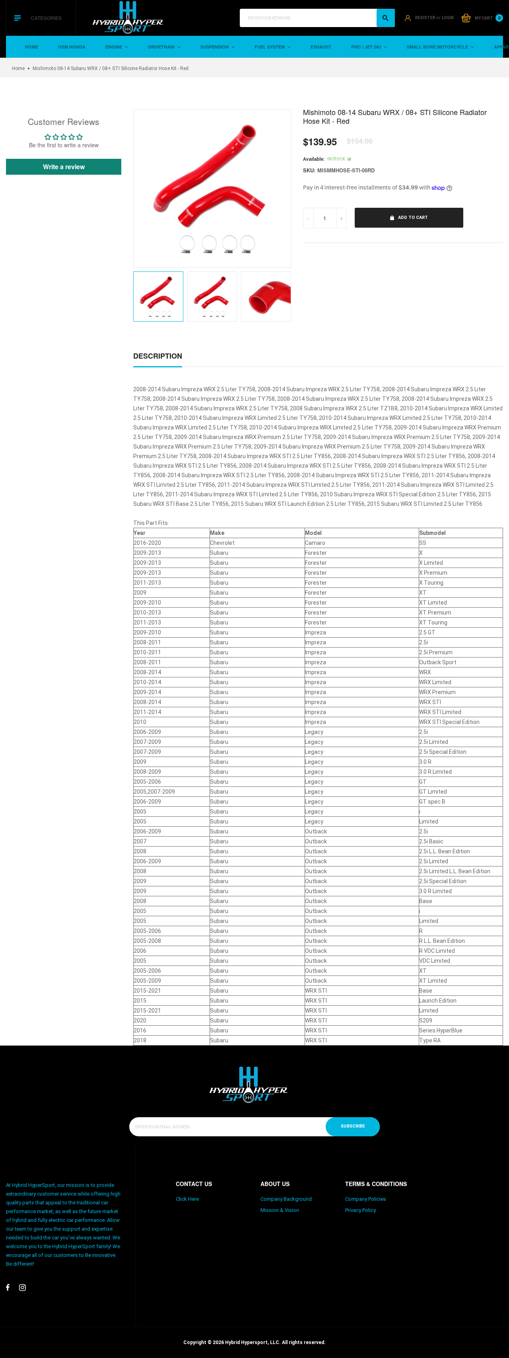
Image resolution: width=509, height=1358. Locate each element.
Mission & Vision (279, 1210)
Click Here (187, 1199)
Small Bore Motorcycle (438, 47)
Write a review (64, 166)
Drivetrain (162, 47)
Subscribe (353, 1126)
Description (157, 356)
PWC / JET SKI (366, 47)
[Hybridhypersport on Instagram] (22, 1288)
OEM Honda (71, 47)
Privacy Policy (360, 1210)
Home (31, 47)
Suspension (215, 47)
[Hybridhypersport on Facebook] (8, 1288)
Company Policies (365, 1199)
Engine (114, 47)
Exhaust (321, 47)
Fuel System (270, 47)
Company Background (286, 1199)
